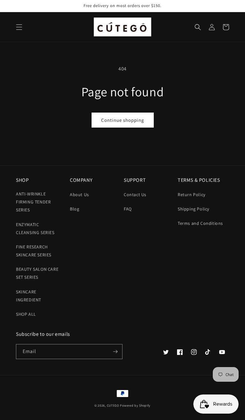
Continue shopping (122, 120)
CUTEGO (113, 405)
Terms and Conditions (200, 223)
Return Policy (191, 194)
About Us (79, 194)
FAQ (128, 209)
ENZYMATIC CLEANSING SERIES (35, 228)
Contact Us (135, 194)
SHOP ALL (26, 314)
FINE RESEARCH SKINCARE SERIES (33, 251)
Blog (74, 209)
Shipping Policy (193, 209)
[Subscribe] (115, 351)
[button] (19, 27)
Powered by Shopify (135, 405)
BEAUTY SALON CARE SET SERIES (37, 273)
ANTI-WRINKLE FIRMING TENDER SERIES (33, 202)
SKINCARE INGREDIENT (28, 296)
